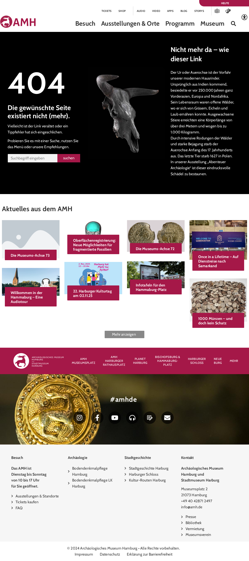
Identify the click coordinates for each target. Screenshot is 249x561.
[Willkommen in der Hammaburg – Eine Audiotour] (31, 281)
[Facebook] (97, 417)
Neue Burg (218, 361)
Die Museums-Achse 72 (155, 248)
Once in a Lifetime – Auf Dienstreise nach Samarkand (218, 261)
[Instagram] (79, 417)
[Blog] (150, 417)
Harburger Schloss (197, 361)
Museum (212, 23)
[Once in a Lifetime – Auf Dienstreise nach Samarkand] (218, 239)
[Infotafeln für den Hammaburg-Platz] (156, 274)
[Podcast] (132, 417)
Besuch (85, 23)
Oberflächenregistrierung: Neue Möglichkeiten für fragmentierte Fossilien (94, 245)
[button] (233, 23)
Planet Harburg (140, 361)
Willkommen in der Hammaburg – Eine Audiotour (27, 297)
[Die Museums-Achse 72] (156, 235)
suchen (69, 158)
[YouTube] (115, 417)
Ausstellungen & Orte (130, 23)
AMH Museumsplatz (83, 361)
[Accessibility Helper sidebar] (244, 17)
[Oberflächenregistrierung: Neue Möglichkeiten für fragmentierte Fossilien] (93, 231)
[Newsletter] (167, 417)
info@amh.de (191, 507)
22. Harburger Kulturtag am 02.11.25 (92, 293)
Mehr (234, 361)
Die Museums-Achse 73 (30, 255)
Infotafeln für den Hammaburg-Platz (151, 287)
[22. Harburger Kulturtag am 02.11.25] (93, 277)
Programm (180, 23)
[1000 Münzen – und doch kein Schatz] (218, 299)
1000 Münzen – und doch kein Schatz (215, 320)
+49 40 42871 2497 (196, 501)
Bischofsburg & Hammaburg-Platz (167, 361)
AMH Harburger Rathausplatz (114, 361)
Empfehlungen (56, 146)
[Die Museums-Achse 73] (31, 238)
